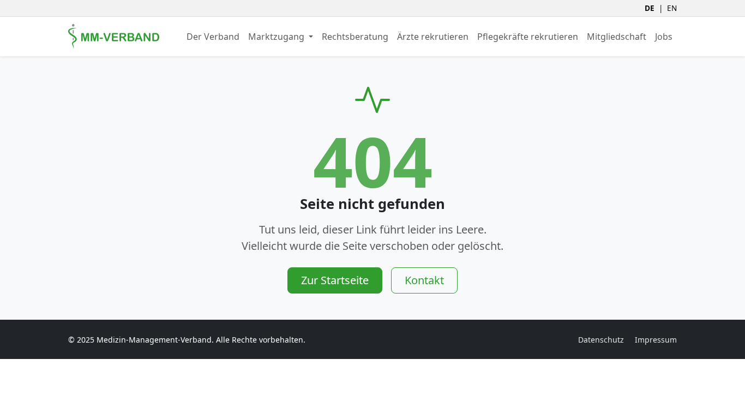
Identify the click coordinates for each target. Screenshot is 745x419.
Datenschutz (601, 339)
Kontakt (424, 280)
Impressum (656, 339)
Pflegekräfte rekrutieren (527, 37)
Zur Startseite (335, 280)
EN (672, 8)
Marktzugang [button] (277, 37)
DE (649, 8)
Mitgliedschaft (616, 37)
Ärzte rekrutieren (432, 37)
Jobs (663, 37)
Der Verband (213, 37)
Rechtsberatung (355, 37)
